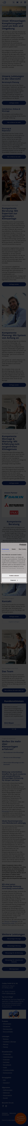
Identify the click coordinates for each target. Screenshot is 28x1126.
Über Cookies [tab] (22, 549)
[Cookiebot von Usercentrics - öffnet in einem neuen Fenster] (19, 545)
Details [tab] (14, 549)
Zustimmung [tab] (5, 549)
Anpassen (13, 580)
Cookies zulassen (14, 575)
